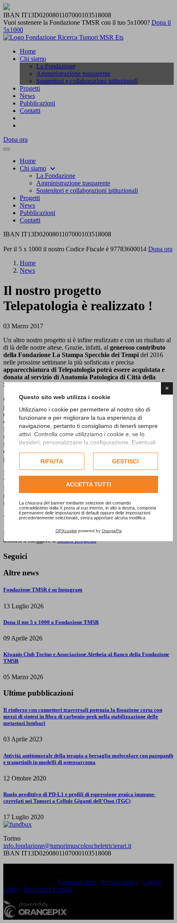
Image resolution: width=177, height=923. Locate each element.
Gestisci (125, 461)
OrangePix (112, 530)
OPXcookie (66, 530)
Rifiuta (51, 461)
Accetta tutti (88, 484)
